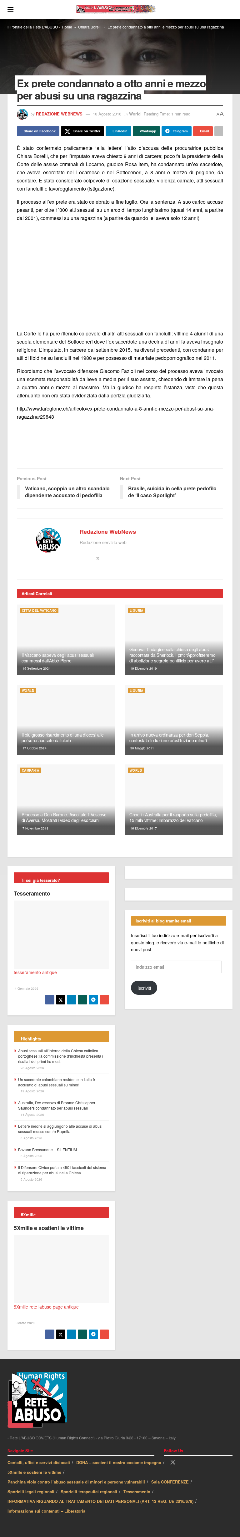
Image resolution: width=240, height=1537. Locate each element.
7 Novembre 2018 (35, 828)
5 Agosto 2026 (31, 1179)
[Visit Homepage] (123, 9)
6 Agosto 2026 (31, 1156)
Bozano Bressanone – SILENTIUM (47, 1149)
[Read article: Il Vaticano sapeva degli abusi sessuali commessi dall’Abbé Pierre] (66, 640)
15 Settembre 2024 (36, 668)
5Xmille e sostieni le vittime (49, 1228)
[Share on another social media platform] (218, 131)
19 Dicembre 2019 (143, 668)
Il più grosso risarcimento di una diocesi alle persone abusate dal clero (63, 737)
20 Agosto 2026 (32, 1068)
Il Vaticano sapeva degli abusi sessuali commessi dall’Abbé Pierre (58, 658)
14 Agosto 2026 (32, 1114)
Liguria (136, 610)
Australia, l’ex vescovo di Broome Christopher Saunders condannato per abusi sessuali (56, 1105)
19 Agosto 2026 (32, 1091)
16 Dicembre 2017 (143, 828)
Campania (30, 770)
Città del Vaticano (39, 610)
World (135, 114)
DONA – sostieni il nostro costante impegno (118, 1462)
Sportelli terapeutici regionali (89, 1491)
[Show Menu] (10, 9)
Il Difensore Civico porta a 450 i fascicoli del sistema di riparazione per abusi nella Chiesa (62, 1170)
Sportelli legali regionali (31, 1491)
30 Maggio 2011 (141, 748)
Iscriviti (144, 988)
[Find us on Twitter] (173, 1462)
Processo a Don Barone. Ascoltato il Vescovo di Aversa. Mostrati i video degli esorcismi (64, 817)
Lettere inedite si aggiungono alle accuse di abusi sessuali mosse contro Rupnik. (60, 1128)
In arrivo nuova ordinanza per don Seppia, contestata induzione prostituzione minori (169, 737)
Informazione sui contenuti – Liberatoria (46, 1511)
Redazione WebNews (59, 114)
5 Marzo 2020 (24, 1323)
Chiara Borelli (90, 26)
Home (67, 26)
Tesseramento (32, 893)
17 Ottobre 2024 (34, 748)
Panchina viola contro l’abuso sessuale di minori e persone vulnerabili (76, 1482)
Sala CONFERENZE (170, 1482)
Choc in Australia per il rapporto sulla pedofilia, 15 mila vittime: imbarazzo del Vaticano (173, 817)
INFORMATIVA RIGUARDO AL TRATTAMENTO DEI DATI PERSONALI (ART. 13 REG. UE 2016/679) (100, 1501)
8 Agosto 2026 (31, 1138)
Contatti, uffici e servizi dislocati (39, 1462)
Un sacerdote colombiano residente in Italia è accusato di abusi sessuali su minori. (56, 1082)
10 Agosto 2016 (107, 114)
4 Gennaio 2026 (26, 988)
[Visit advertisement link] (120, 275)
